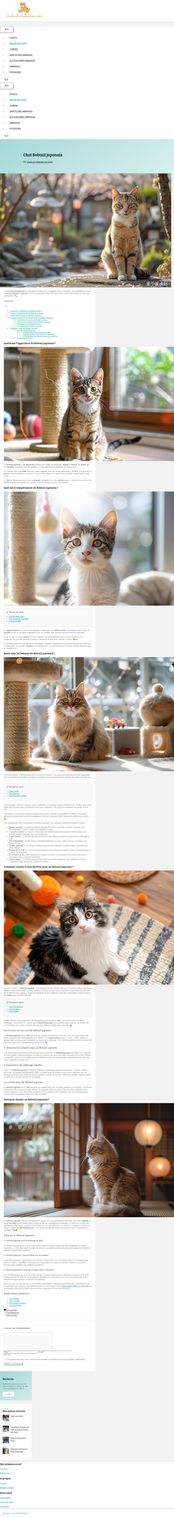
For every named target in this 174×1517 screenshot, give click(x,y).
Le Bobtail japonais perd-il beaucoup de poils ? (37, 332)
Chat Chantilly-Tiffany (18, 796)
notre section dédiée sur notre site (75, 1286)
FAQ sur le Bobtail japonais (26, 330)
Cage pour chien (6, 1502)
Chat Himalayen (12, 1313)
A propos (3, 1469)
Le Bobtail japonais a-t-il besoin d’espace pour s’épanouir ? (40, 336)
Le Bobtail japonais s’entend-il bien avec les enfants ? (39, 334)
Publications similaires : (25, 338)
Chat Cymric (14, 791)
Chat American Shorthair (19, 619)
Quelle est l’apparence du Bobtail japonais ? (26, 311)
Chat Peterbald (15, 1305)
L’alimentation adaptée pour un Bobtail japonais (33, 322)
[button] (6, 80)
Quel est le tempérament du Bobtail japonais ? (27, 313)
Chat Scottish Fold (16, 616)
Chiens (14, 49)
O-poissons (4, 1506)
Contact (8, 1394)
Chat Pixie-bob (15, 621)
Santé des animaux (21, 55)
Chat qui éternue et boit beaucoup (18, 1450)
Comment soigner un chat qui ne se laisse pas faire (19, 1429)
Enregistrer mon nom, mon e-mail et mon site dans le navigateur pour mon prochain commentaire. (46, 1359)
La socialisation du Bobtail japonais (29, 326)
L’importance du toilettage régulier (29, 324)
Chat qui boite (16, 1416)
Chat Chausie (14, 1301)
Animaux (15, 66)
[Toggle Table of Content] (6, 306)
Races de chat (18, 43)
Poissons (15, 72)
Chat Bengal (14, 1299)
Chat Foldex (14, 1011)
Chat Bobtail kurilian (17, 1303)
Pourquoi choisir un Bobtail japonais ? (24, 328)
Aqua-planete (5, 1498)
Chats (13, 38)
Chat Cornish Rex (16, 1007)
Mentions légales (7, 1488)
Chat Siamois (14, 1009)
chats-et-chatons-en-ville (40, 161)
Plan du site (4, 1473)
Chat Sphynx (14, 793)
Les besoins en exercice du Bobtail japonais (32, 320)
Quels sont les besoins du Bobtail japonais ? (26, 315)
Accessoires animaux (22, 60)
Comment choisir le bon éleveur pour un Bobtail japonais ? (32, 318)
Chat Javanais (11, 1315)
